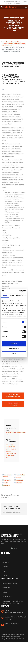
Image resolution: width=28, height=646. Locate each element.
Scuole (4, 592)
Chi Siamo (5, 562)
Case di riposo (6, 596)
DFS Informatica (19, 639)
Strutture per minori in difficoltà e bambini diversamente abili (12, 602)
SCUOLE (8, 451)
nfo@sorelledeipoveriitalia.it (14, 612)
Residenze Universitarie (9, 583)
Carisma (5, 567)
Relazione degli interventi (13, 404)
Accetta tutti (14, 343)
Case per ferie (6, 587)
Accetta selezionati (14, 348)
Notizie (4, 571)
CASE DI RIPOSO (11, 453)
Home (4, 558)
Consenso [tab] (4, 295)
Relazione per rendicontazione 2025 (13, 395)
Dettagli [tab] (12, 295)
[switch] (24, 327)
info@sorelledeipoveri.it (14, 3)
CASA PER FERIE (11, 449)
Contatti (4, 575)
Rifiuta (14, 353)
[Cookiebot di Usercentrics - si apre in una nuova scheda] (19, 291)
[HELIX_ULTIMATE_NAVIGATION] (26, 7)
